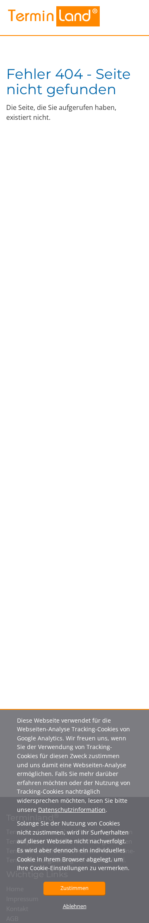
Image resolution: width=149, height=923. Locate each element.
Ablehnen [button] (75, 906)
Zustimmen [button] (74, 888)
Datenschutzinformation (72, 810)
